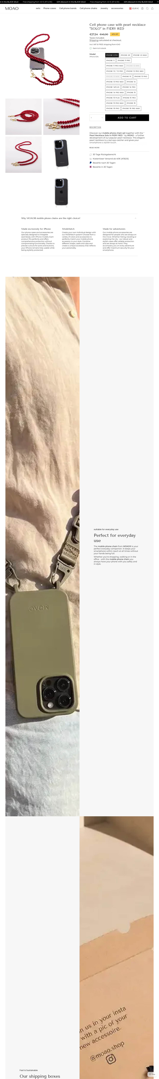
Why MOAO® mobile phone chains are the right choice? (50, 218)
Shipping (94, 40)
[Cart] (152, 8)
